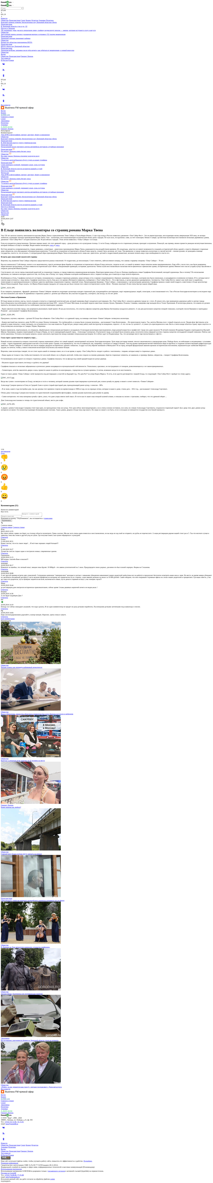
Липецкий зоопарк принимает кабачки (15, 38)
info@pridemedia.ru (13, 1177)
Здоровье (42, 20)
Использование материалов (11, 1169)
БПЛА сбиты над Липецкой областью (15, 46)
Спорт (23, 20)
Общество (5, 20)
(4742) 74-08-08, (11, 1175)
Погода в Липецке (8, 28)
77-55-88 (20, 1175)
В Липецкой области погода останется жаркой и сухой (21, 169)
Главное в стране (7, 117)
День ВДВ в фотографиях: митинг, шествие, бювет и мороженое (25, 135)
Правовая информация (9, 1163)
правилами (48, 518)
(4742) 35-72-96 (10, 1122)
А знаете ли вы (6, 127)
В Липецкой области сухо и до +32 (14, 26)
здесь (52, 245)
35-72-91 (20, 1122)
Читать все (5, 173)
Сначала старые (19, 527)
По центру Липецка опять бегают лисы (16, 151)
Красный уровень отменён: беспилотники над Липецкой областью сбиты (29, 22)
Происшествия (14, 20)
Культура (35, 20)
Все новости (5, 105)
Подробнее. (88, 1161)
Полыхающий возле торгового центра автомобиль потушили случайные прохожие (32, 147)
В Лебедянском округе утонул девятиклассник (18, 143)
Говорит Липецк (27, 56)
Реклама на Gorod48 (8, 1173)
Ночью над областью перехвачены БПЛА (16, 42)
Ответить (4, 537)
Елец (3, 453)
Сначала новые (6, 527)
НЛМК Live (5, 115)
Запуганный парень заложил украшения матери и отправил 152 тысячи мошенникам (33, 34)
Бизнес (28, 20)
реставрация (5, 451)
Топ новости (5, 58)
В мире (11, 60)
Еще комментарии (8, 619)
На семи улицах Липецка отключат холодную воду (20, 156)
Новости (4, 18)
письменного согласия (56, 1171)
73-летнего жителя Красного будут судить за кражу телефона (24, 160)
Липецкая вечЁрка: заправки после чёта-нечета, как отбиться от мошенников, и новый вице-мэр (37, 50)
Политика (50, 20)
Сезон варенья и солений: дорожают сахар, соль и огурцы (23, 165)
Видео (3, 54)
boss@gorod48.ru (12, 1124)
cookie (52, 1179)
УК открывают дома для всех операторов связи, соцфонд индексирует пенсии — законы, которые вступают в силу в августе (48, 30)
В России (4, 60)
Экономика (5, 121)
